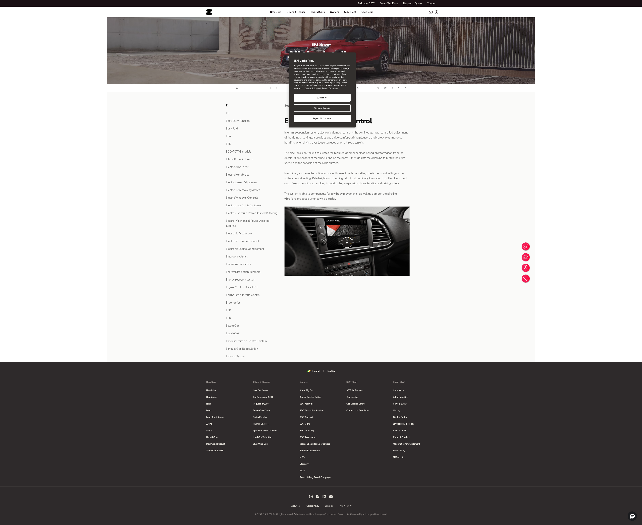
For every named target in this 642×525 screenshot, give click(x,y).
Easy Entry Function (238, 120)
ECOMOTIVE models (238, 151)
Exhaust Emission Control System (246, 341)
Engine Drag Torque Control (243, 294)
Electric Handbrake (237, 174)
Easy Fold (232, 128)
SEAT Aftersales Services (312, 410)
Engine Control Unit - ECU (241, 287)
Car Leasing (352, 397)
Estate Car (232, 325)
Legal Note (295, 506)
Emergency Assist (236, 256)
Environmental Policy (403, 424)
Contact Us (398, 390)
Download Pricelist (215, 444)
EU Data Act (399, 457)
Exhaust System (235, 356)
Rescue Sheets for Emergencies (315, 444)
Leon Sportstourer (215, 417)
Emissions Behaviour (238, 264)
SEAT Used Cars (260, 444)
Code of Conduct (401, 437)
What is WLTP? (400, 430)
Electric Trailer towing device (243, 189)
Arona (209, 424)
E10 (228, 113)
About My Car (306, 390)
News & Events (400, 404)
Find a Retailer (260, 417)
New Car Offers (260, 390)
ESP (228, 310)
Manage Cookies (322, 108)
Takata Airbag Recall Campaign (315, 477)
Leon (208, 410)
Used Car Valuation (262, 437)
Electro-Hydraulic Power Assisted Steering (252, 213)
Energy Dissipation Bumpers (243, 271)
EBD (228, 143)
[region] (322, 89)
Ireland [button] (315, 371)
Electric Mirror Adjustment (241, 182)
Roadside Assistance (310, 450)
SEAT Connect (306, 417)
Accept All (322, 98)
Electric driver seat (237, 166)
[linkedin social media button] (324, 497)
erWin (302, 457)
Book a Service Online (310, 397)
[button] (347, 242)
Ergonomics (233, 302)
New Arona (211, 397)
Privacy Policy (345, 506)
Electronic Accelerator (239, 233)
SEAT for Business (354, 390)
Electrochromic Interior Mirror (244, 205)
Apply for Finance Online (265, 430)
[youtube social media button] (331, 497)
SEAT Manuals (306, 404)
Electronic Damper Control (242, 241)
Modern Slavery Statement (406, 444)
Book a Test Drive (261, 410)
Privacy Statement (330, 88)
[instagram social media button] (311, 497)
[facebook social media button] (318, 497)
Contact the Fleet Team (357, 410)
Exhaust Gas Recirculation (242, 348)
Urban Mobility (400, 397)
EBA (228, 136)
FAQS (302, 470)
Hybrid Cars (318, 12)
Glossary (304, 464)
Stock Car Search (214, 450)
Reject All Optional (322, 118)
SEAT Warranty (307, 430)
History (396, 410)
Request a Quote (261, 404)
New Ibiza (211, 390)
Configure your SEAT (263, 397)
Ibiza (208, 404)
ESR (228, 317)
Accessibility (399, 450)
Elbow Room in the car (239, 159)
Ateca (209, 430)
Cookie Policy (312, 506)
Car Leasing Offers (355, 404)
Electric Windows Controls (242, 197)
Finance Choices (261, 424)
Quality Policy (400, 417)
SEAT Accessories (308, 437)
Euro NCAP (233, 333)
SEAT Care (305, 424)
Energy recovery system (240, 279)
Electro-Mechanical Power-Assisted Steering (248, 223)
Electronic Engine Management (245, 248)
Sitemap (329, 506)
